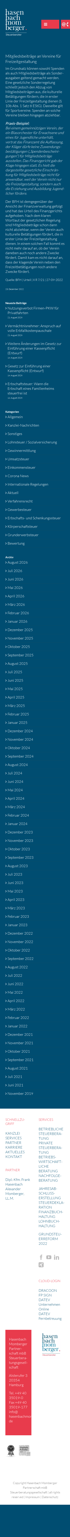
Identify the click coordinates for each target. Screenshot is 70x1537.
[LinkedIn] (56, 1257)
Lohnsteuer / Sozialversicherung (32, 442)
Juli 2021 (15, 1076)
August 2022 (18, 967)
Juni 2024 (15, 781)
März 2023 (16, 908)
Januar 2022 (17, 1026)
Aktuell (13, 492)
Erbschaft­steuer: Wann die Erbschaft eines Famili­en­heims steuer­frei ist (31, 388)
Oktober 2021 (19, 1051)
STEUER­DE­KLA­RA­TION (51, 1204)
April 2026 (16, 596)
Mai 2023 (15, 891)
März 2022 (16, 1009)
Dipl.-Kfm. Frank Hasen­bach (17, 1181)
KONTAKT (13, 1156)
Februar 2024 (18, 815)
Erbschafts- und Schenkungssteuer (34, 518)
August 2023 (18, 866)
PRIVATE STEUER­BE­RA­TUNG (50, 1148)
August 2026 (18, 562)
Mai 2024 (15, 790)
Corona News (18, 476)
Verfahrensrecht (20, 501)
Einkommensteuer (22, 467)
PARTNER (13, 1142)
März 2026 (16, 604)
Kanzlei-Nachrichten (23, 425)
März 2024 (16, 807)
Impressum (32, 1497)
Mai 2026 (15, 587)
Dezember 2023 (20, 832)
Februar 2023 (18, 916)
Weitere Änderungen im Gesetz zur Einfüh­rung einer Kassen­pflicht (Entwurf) (35, 348)
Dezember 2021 (20, 1034)
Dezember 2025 (20, 630)
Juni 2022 (15, 984)
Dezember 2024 (20, 731)
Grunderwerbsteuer (23, 535)
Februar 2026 (18, 613)
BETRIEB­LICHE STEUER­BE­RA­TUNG (51, 1134)
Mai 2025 (15, 689)
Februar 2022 (18, 1017)
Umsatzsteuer (18, 459)
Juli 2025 (15, 672)
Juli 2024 (15, 773)
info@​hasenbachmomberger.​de (26, 1416)
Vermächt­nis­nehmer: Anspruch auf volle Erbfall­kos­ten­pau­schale (34, 328)
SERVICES (13, 1138)
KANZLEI (12, 1133)
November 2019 (20, 1093)
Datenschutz (50, 1497)
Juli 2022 (15, 975)
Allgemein (15, 417)
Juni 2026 (15, 579)
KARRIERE (13, 1147)
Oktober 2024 (19, 748)
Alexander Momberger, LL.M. (14, 1193)
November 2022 (20, 941)
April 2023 (16, 899)
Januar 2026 (17, 621)
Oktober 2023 (19, 849)
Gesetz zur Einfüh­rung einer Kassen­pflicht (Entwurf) (29, 368)
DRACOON (48, 1290)
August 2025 (18, 663)
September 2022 (21, 958)
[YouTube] (48, 1257)
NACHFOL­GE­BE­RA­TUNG (50, 1178)
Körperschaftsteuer (23, 526)
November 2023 (20, 840)
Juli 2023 (15, 874)
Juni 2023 (15, 882)
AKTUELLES (15, 1152)
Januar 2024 (17, 823)
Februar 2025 (18, 714)
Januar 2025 (17, 722)
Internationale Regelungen (28, 484)
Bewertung (16, 543)
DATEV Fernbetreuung (50, 1316)
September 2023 (21, 857)
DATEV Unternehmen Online (49, 1304)
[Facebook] (41, 1257)
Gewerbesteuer (20, 509)
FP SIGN (45, 1295)
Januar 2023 (17, 925)
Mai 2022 (15, 992)
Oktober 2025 (19, 646)
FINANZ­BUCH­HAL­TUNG (51, 1214)
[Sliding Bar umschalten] (54, 24)
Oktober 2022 (19, 950)
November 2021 (20, 1043)
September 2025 (21, 655)
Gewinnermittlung (22, 450)
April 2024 (16, 798)
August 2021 (18, 1068)
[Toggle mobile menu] (45, 24)
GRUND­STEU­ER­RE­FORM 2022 (50, 1239)
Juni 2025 (15, 680)
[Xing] (41, 1264)
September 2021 (21, 1059)
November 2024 (20, 739)
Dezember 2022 (20, 933)
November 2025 (20, 638)
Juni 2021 (15, 1085)
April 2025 (16, 697)
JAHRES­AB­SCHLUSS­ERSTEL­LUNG (50, 1193)
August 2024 (18, 764)
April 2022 (16, 1000)
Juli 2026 (15, 570)
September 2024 (21, 756)
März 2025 (16, 705)
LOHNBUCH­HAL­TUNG (49, 1223)
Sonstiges (15, 433)
